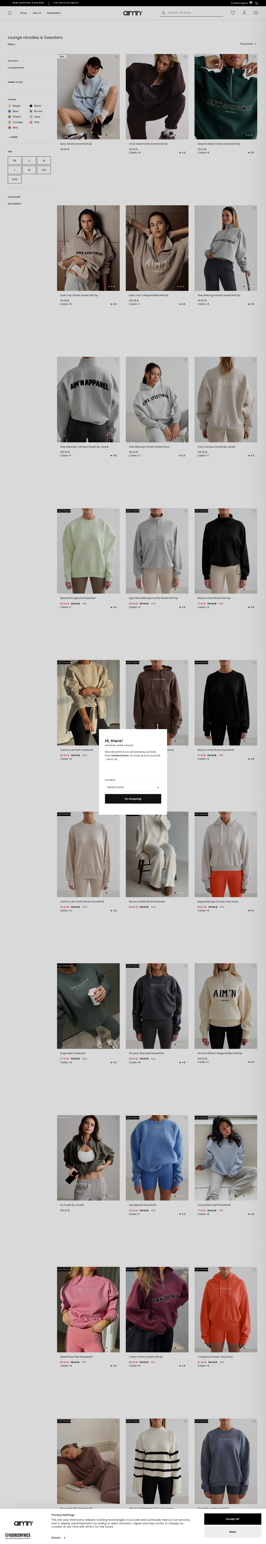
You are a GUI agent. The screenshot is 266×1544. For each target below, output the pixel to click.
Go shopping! (133, 798)
